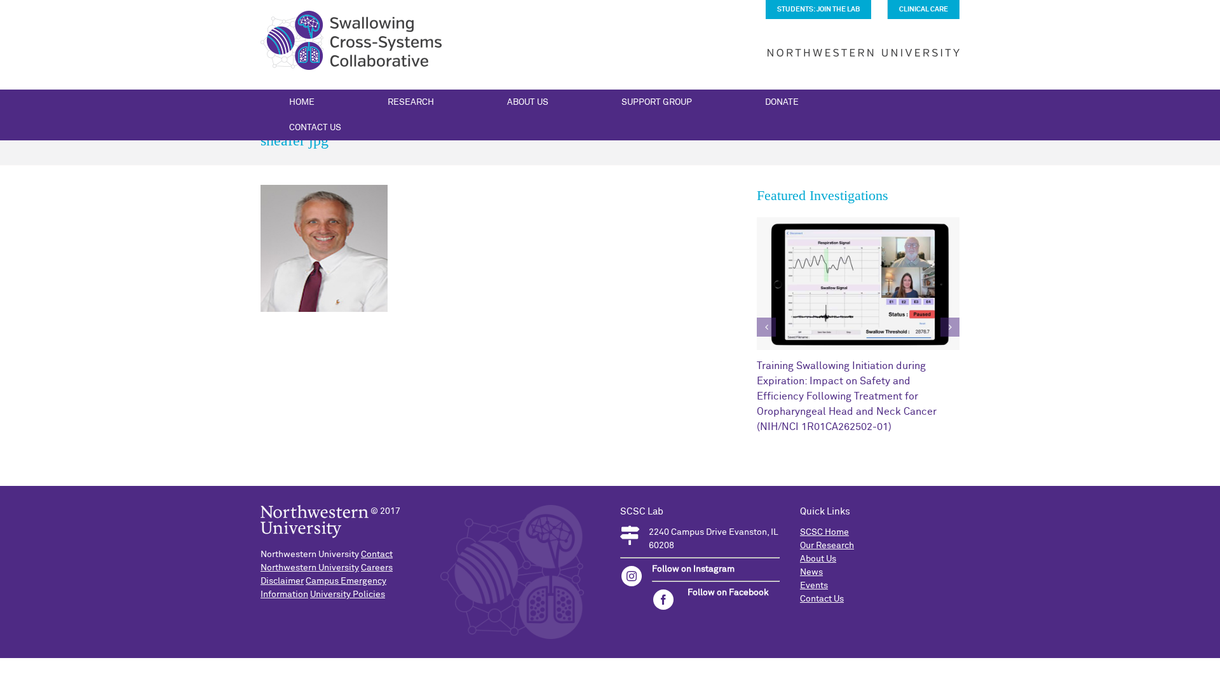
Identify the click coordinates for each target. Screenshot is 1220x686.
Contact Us (822, 599)
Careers (377, 567)
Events (814, 585)
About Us (818, 559)
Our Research (827, 545)
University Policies (347, 594)
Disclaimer (282, 581)
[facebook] (663, 599)
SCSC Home (824, 532)
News (811, 572)
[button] (766, 327)
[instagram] (631, 576)
